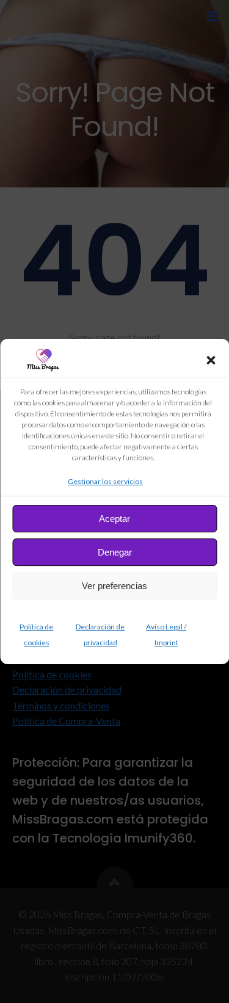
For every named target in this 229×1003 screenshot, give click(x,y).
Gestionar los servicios (105, 481)
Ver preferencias (114, 586)
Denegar (115, 552)
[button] (211, 360)
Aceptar (114, 518)
